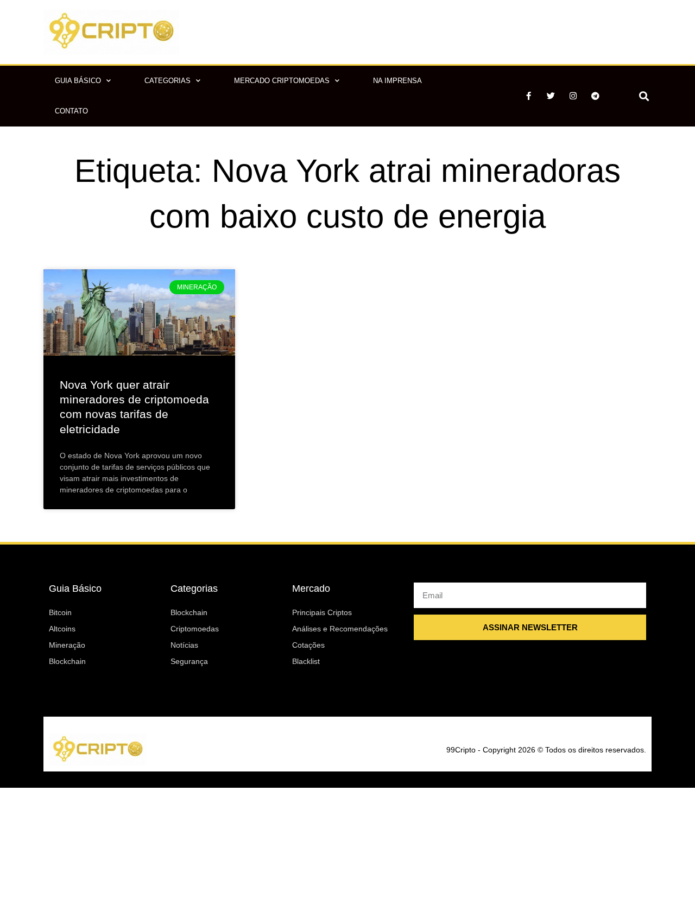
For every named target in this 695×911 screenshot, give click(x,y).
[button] (644, 96)
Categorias (167, 81)
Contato (71, 111)
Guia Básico (78, 81)
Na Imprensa (397, 81)
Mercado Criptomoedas (282, 81)
